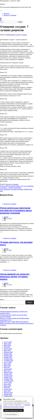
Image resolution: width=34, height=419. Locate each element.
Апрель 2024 (8, 389)
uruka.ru (2, 4)
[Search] (1, 20)
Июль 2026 (7, 343)
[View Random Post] (1, 18)
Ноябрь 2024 (8, 377)
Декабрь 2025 (8, 355)
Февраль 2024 (8, 392)
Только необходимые (11, 414)
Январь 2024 (8, 394)
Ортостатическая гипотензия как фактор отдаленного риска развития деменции (16, 210)
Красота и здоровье (10, 15)
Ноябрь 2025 (8, 357)
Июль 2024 (7, 384)
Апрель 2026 (8, 348)
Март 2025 (7, 370)
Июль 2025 (7, 364)
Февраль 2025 (8, 372)
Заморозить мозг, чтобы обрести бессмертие (14, 321)
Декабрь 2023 (8, 396)
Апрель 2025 (8, 369)
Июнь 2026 (7, 345)
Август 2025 (8, 362)
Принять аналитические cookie (13, 410)
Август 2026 (8, 342)
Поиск (2, 299)
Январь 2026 (8, 354)
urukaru (24, 35)
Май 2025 (7, 367)
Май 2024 (7, 387)
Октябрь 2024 (8, 379)
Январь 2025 (8, 374)
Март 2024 (7, 391)
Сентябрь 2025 (8, 360)
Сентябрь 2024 (8, 381)
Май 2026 (7, 347)
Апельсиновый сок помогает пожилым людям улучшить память (15, 276)
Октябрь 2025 (8, 359)
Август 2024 (8, 382)
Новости (6, 13)
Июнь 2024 (7, 386)
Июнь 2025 (7, 365)
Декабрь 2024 (8, 375)
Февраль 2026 (8, 352)
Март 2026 (7, 350)
